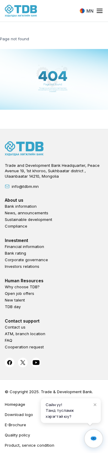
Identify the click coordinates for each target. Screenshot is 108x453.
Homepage (15, 404)
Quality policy (17, 435)
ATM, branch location (25, 333)
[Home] (21, 11)
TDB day (13, 306)
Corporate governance (26, 259)
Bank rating (15, 253)
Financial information (24, 246)
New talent (15, 300)
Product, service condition (29, 445)
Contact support (22, 320)
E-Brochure (15, 424)
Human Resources (24, 280)
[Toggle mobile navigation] (99, 11)
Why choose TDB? (22, 286)
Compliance (16, 226)
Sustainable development (28, 219)
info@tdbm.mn (25, 186)
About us (14, 200)
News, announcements (26, 212)
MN (90, 11)
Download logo (19, 414)
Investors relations (22, 266)
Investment (16, 240)
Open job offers (19, 293)
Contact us (15, 327)
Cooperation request (24, 346)
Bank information (21, 206)
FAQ (8, 340)
